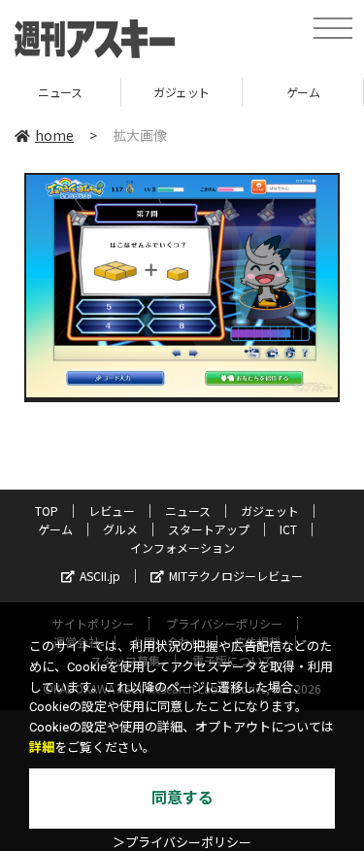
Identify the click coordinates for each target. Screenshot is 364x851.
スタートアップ (208, 529)
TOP (46, 510)
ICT (288, 529)
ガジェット (145, 92)
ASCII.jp (100, 575)
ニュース (188, 510)
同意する (182, 798)
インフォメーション (182, 547)
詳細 (41, 747)
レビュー (111, 510)
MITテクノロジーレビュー (236, 575)
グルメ (120, 529)
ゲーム (267, 92)
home (54, 135)
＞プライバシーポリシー (182, 842)
